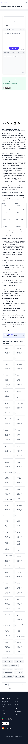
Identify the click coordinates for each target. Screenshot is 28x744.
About (16, 701)
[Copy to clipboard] (18, 29)
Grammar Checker (16, 658)
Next (23, 684)
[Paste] (4, 29)
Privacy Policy (18, 711)
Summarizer (14, 665)
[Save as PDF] (21, 52)
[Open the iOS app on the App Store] (6, 88)
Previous (5, 684)
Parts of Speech (19, 661)
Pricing (3, 713)
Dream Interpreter (7, 672)
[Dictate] (7, 29)
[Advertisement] (14, 105)
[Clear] (23, 29)
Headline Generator (7, 676)
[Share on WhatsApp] (18, 52)
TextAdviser (6, 698)
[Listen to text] (21, 29)
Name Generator (19, 676)
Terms (16, 714)
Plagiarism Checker (7, 661)
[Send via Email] (16, 52)
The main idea (6, 658)
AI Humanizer (18, 672)
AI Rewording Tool (7, 669)
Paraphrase (5, 665)
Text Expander (18, 669)
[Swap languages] (14, 21)
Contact (16, 704)
